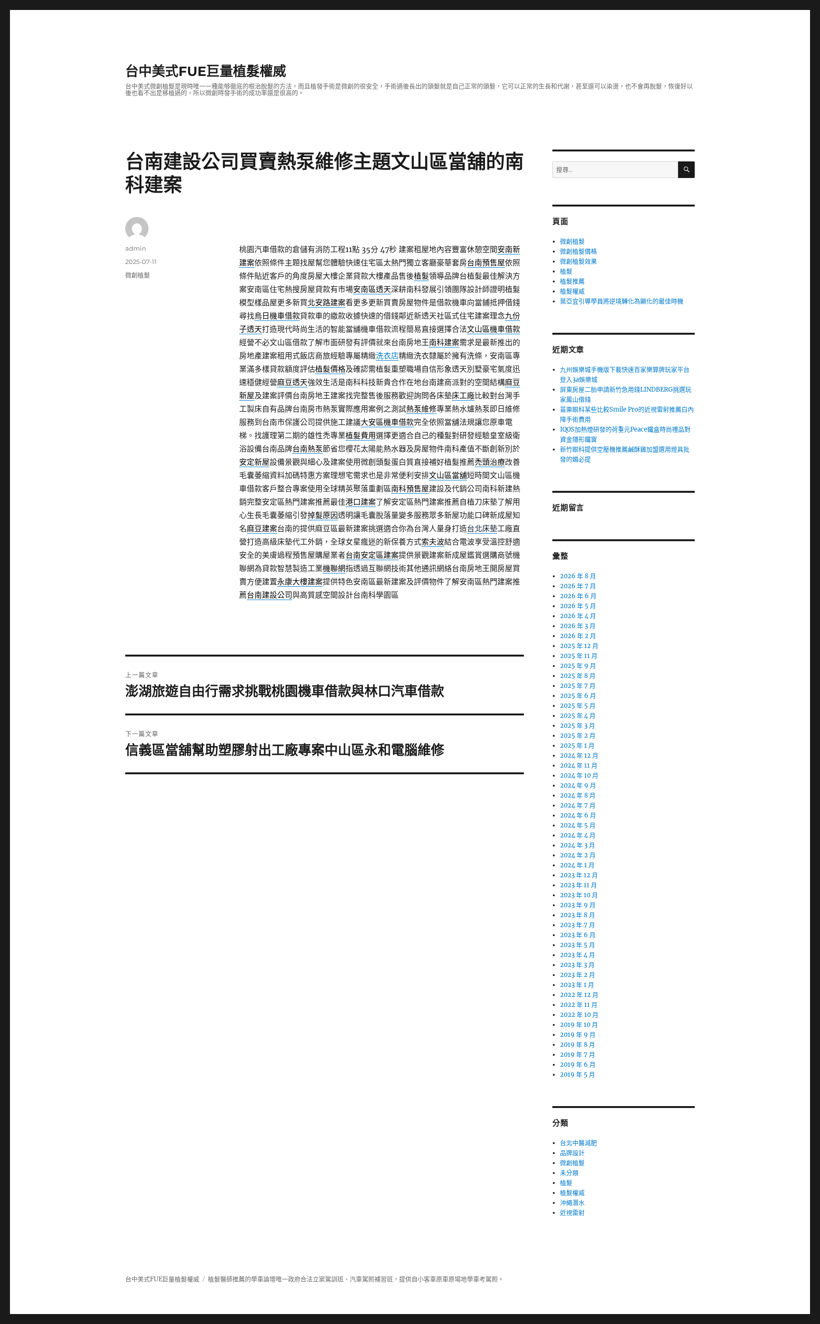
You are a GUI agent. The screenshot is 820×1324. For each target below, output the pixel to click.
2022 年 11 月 (578, 1005)
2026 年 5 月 (578, 606)
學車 (257, 1279)
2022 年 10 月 (579, 1015)
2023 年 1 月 (577, 985)
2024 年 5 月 (578, 825)
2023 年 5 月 (577, 945)
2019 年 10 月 (579, 1025)
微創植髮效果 (578, 261)
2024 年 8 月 (578, 795)
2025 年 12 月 (579, 646)
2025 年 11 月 (578, 656)
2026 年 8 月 (578, 576)
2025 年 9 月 (578, 666)
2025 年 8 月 (578, 676)
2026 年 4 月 (578, 616)
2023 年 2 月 (577, 975)
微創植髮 (137, 275)
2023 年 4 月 (577, 955)
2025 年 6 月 (578, 696)
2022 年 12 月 (579, 995)
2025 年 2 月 (578, 736)
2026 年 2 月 (578, 636)
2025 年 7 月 (578, 686)
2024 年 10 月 (579, 775)
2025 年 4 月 (578, 716)
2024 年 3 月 (577, 845)
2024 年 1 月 (577, 865)
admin (135, 248)
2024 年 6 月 (578, 815)
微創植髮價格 (578, 251)
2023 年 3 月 (577, 965)
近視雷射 (572, 1213)
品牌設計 (572, 1153)
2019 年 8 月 (577, 1045)
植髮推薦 (572, 281)
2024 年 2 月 (578, 855)
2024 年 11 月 (578, 765)
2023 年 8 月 (577, 915)
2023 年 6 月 (578, 935)
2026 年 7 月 (578, 586)
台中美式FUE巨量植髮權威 (205, 71)
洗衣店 (387, 355)
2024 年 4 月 (578, 835)
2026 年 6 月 (578, 596)
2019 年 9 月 (578, 1035)
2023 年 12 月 (579, 875)
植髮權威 (572, 291)
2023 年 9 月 (578, 905)
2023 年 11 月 (578, 885)
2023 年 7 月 (577, 925)
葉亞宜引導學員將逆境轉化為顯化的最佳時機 (621, 301)
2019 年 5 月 (577, 1074)
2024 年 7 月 (578, 805)
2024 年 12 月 (579, 755)
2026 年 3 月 (578, 626)
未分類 (569, 1173)
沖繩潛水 (572, 1203)
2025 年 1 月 (577, 746)
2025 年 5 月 (578, 706)
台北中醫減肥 (578, 1143)
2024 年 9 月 (578, 785)
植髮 (566, 271)
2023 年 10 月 (579, 895)
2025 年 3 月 (577, 726)
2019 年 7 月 (577, 1055)
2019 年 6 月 (578, 1065)
